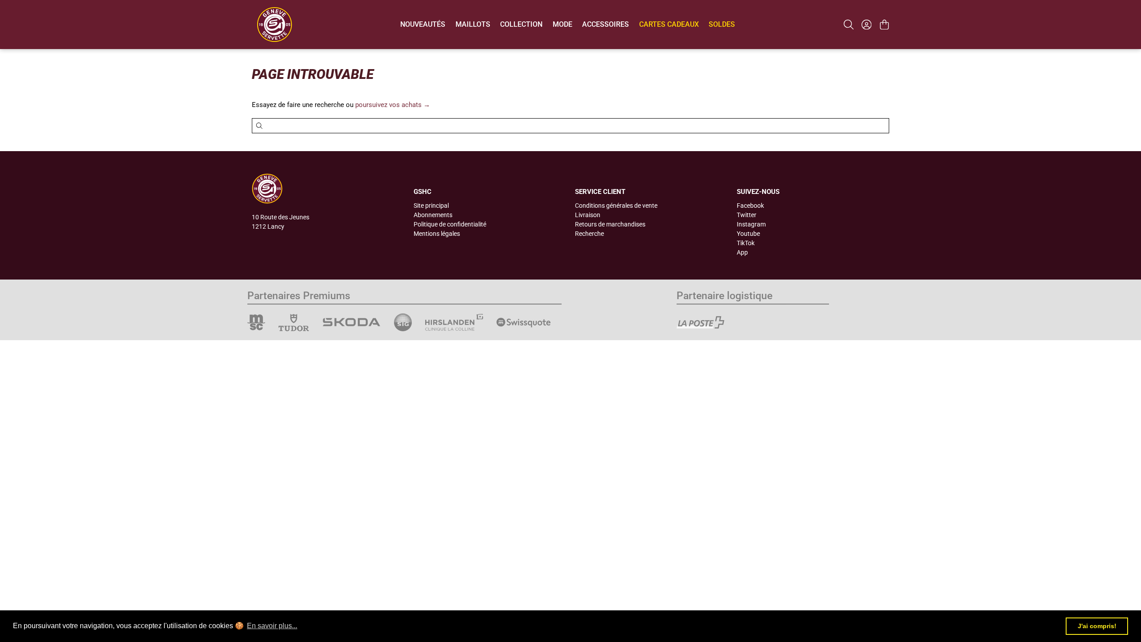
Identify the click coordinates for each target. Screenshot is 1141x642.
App (742, 252)
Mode (562, 24)
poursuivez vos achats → (392, 105)
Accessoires (605, 24)
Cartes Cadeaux (669, 24)
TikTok (746, 243)
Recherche (589, 233)
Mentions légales (437, 233)
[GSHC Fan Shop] (274, 24)
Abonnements (433, 214)
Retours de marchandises (610, 224)
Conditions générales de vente (616, 205)
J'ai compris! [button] (1097, 626)
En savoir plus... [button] (272, 626)
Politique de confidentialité (450, 224)
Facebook (750, 205)
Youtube (748, 233)
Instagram (751, 224)
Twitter (746, 214)
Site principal (431, 205)
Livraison (587, 214)
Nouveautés (422, 24)
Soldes (722, 24)
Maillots (473, 24)
